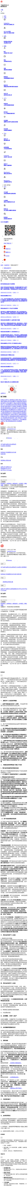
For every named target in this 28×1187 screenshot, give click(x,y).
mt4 (2, 417)
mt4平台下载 (4, 421)
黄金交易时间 (17, 403)
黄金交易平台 (15, 414)
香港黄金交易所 (14, 400)
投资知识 (3, 452)
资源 (2, 570)
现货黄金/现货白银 (7, 581)
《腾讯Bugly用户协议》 (15, 1088)
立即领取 (3, 481)
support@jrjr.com (11, 428)
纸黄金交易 (6, 401)
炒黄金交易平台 (5, 400)
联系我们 (8, 446)
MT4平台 (8, 468)
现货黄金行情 (8, 411)
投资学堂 (6, 265)
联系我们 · (4, 483)
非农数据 (19, 421)
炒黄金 (14, 406)
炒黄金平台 (20, 409)
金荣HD (8, 467)
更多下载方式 (8, 243)
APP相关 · (21, 483)
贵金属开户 (10, 403)
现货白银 (8, 460)
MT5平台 (3, 470)
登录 (2, 222)
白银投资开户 (23, 416)
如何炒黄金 (22, 408)
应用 (2, 585)
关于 (2, 563)
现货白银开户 (7, 268)
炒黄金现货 (19, 401)
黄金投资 (12, 417)
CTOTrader (9, 470)
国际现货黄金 (22, 414)
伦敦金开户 (20, 417)
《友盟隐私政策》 (14, 1077)
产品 (2, 577)
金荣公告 (8, 444)
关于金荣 (3, 444)
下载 (2, 9)
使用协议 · (10, 483)
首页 (2, 265)
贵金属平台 (19, 406)
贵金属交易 (6, 417)
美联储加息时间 (12, 421)
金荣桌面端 (13, 588)
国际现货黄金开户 (7, 413)
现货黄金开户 (7, 414)
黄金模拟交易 (10, 404)
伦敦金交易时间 (16, 413)
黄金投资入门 (16, 419)
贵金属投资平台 (12, 409)
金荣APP (3, 467)
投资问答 (3, 454)
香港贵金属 (15, 411)
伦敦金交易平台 (5, 416)
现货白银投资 (18, 404)
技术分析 (13, 452)
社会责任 (3, 446)
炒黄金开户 (9, 419)
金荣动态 (13, 444)
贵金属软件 (13, 401)
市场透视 (8, 452)
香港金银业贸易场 (15, 416)
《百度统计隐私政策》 (15, 1063)
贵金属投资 (23, 419)
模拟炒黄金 (8, 408)
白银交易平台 (15, 408)
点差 (16, 417)
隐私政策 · (16, 483)
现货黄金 (3, 460)
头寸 (4, 404)
